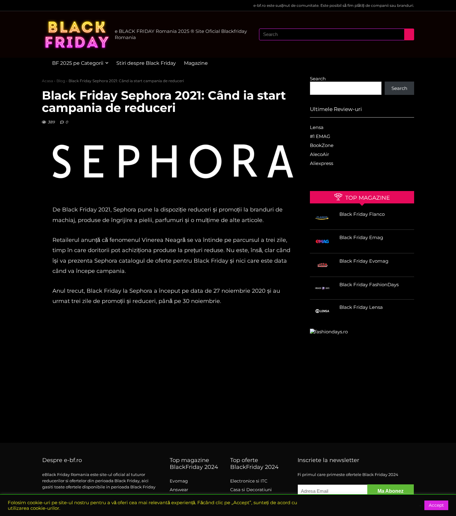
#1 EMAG (320, 136)
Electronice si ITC (248, 481)
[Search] (409, 34)
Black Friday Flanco (362, 214)
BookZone (321, 145)
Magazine (196, 63)
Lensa (317, 127)
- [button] (420, 505)
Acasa (47, 80)
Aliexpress (321, 163)
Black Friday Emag (361, 237)
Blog (60, 80)
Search (318, 79)
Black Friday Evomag (363, 261)
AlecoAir (319, 154)
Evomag (179, 481)
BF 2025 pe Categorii (77, 63)
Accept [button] (436, 505)
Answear (179, 489)
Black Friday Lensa (361, 307)
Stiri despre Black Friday (146, 63)
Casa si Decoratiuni (251, 489)
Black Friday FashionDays (369, 284)
